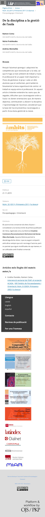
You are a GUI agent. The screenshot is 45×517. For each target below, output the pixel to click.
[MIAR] (14, 466)
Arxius (17, 8)
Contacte (9, 315)
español (8, 309)
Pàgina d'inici (7, 8)
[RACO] (14, 459)
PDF (7, 181)
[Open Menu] (2, 2)
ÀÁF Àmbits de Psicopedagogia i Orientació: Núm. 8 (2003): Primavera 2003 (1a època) (24, 286)
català (7, 301)
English (8, 305)
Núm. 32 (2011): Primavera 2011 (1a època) (18, 10)
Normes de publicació (15, 322)
